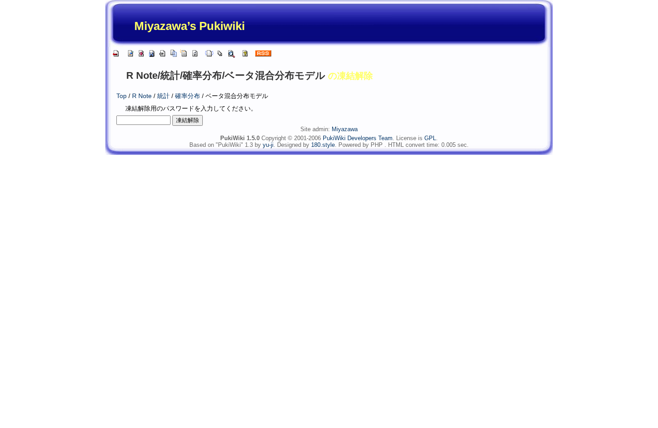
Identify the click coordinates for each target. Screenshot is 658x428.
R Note (142, 95)
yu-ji (268, 144)
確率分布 (187, 95)
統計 (163, 95)
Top (121, 95)
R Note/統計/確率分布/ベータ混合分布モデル (225, 75)
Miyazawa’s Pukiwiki (189, 26)
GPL (430, 138)
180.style (323, 144)
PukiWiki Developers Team (358, 138)
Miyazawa (345, 129)
